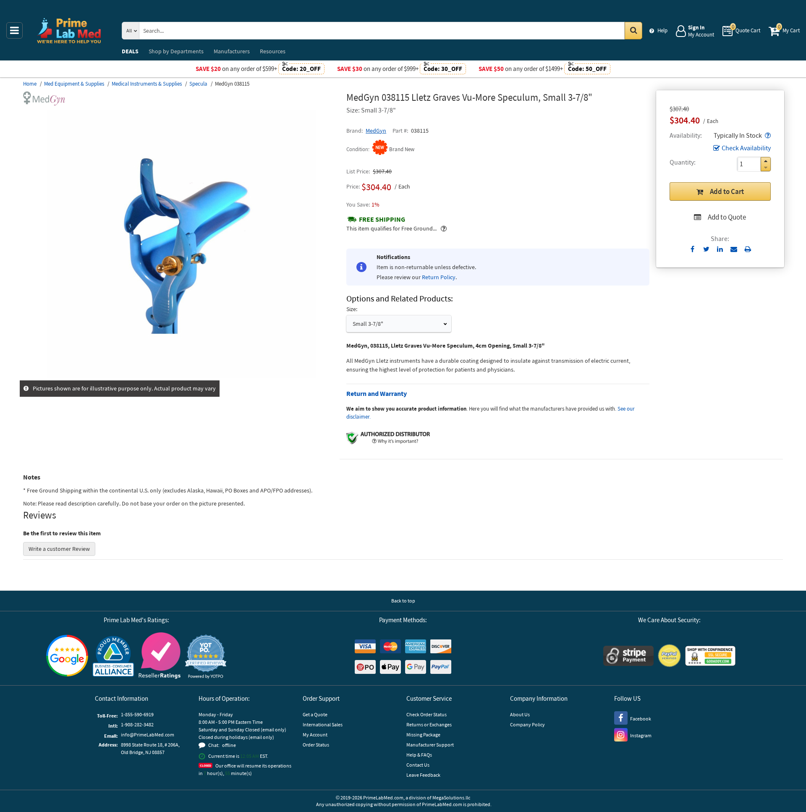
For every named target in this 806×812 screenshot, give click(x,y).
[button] (767, 135)
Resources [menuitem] (272, 51)
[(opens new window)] (181, 376)
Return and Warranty (376, 393)
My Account (315, 734)
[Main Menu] (14, 30)
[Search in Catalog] (633, 30)
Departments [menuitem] (176, 51)
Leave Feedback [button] (423, 775)
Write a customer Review (59, 549)
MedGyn (376, 130)
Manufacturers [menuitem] (232, 51)
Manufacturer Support (430, 744)
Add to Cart (727, 191)
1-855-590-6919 (137, 714)
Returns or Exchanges (429, 724)
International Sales (323, 724)
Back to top (403, 600)
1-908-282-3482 (137, 724)
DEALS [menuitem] (130, 51)
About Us (520, 714)
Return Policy (438, 277)
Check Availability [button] (746, 148)
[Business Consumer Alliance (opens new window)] (113, 657)
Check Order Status (426, 714)
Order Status (316, 744)
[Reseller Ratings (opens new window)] (160, 656)
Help (662, 30)
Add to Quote (727, 217)
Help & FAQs (419, 755)
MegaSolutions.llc (451, 797)
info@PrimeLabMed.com (147, 734)
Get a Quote (315, 714)
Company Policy (527, 724)
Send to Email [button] (734, 249)
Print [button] (748, 249)
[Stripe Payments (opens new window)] (628, 657)
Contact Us (417, 765)
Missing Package (423, 734)
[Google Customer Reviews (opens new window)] (67, 656)
